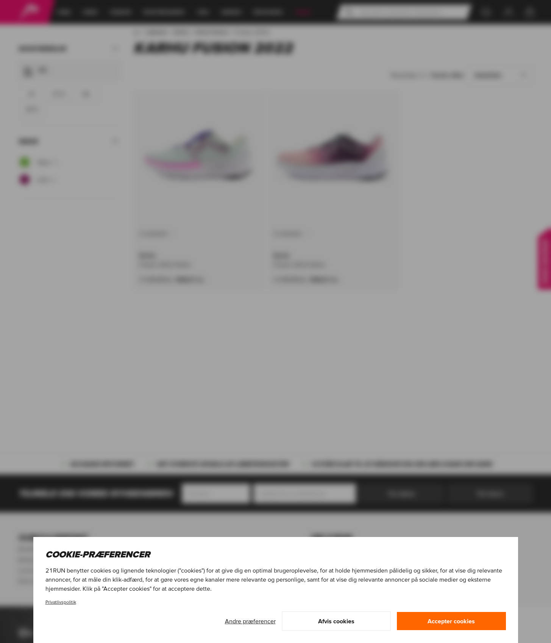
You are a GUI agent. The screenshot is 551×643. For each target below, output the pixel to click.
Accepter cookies (451, 621)
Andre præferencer (250, 621)
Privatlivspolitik (60, 601)
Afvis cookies (336, 621)
